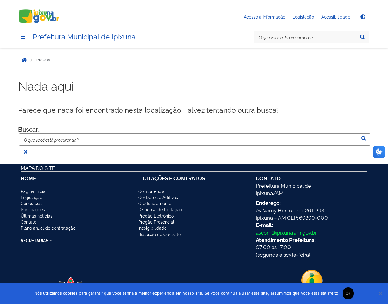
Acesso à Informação (264, 16)
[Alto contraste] (362, 17)
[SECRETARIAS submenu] (51, 240)
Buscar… (29, 129)
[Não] (380, 293)
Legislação (303, 16)
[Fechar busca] (25, 152)
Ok (348, 293)
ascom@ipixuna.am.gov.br (286, 232)
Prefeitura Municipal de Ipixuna (84, 36)
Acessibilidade (335, 16)
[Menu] (23, 37)
